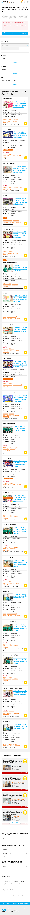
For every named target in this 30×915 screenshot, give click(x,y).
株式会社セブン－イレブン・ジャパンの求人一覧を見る (13, 452)
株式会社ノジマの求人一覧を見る (9, 158)
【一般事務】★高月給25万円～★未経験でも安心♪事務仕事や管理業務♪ (20, 596)
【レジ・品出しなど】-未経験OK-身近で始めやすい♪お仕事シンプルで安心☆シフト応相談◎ (20, 268)
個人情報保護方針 (15, 910)
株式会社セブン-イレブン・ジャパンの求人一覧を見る (13, 288)
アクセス (13, 908)
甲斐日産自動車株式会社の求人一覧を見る (11, 190)
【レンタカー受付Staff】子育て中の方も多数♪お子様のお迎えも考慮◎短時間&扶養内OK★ (20, 169)
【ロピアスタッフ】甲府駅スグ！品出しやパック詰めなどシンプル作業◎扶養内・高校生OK (19, 234)
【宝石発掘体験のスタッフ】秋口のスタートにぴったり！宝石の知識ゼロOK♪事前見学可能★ (20, 201)
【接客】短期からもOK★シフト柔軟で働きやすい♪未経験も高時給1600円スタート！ (20, 463)
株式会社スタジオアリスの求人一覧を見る (11, 124)
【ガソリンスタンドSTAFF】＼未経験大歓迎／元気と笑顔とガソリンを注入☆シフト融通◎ (20, 398)
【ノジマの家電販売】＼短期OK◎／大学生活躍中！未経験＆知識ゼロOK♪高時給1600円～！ (20, 134)
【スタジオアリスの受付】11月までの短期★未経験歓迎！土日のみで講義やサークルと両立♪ (19, 104)
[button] (15, 866)
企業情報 (9, 908)
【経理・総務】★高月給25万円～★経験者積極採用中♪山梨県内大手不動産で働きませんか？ (20, 298)
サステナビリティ (19, 908)
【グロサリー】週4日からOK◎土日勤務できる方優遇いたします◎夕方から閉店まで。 (20, 563)
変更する (15, 62)
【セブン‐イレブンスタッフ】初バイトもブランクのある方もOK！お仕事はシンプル (20, 627)
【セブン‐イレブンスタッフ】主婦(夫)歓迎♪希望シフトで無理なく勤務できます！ (20, 429)
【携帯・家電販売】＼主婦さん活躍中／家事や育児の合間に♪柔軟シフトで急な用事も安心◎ (20, 364)
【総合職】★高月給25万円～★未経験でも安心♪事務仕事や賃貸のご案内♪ (20, 726)
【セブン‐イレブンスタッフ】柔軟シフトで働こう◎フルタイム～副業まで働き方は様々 (20, 530)
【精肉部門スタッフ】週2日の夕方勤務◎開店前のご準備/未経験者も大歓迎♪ (20, 692)
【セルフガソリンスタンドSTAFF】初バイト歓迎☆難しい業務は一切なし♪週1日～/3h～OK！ (20, 498)
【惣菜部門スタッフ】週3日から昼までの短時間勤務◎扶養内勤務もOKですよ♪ (20, 330)
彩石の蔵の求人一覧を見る (8, 224)
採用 (24, 908)
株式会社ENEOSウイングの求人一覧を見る (11, 418)
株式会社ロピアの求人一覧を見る (9, 256)
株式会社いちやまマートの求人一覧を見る (11, 353)
